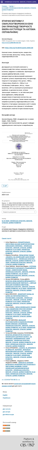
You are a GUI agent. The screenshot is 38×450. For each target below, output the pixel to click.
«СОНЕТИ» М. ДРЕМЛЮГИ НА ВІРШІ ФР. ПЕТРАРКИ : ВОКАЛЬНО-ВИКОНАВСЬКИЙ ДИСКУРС (21, 349)
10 (14, 379)
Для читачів (6, 409)
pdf (5, 186)
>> (19, 379)
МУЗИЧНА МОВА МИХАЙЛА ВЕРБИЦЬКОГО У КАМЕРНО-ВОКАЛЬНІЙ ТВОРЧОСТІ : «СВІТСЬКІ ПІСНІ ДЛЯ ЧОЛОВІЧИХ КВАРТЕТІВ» (21, 283)
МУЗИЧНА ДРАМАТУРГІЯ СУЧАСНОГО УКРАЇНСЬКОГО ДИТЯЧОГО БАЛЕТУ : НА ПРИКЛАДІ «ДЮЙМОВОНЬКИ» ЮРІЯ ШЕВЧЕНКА (19, 337)
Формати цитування (9, 212)
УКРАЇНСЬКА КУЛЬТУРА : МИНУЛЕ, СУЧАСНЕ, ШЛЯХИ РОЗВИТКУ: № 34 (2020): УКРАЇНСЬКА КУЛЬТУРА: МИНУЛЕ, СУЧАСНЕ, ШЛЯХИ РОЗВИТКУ (19, 249)
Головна (4, 6)
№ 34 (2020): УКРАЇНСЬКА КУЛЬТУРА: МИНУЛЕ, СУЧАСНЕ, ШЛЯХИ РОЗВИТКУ (19, 9)
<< (2, 379)
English (5, 395)
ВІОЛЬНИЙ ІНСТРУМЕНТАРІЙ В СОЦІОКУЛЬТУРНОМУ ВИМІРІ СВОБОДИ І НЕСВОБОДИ (19, 322)
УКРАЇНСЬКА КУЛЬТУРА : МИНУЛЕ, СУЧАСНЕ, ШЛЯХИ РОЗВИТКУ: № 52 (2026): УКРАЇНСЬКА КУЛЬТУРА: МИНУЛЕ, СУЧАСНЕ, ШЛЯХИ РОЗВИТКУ (20, 289)
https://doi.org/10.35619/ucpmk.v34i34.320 (19, 48)
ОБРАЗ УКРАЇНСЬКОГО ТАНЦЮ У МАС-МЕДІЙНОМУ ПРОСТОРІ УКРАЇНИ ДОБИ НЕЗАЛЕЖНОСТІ (21, 309)
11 (16, 379)
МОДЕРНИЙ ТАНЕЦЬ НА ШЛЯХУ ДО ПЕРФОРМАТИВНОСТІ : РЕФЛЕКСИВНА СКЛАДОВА (20, 296)
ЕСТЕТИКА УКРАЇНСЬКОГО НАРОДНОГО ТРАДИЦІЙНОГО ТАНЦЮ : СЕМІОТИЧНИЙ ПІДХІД (21, 268)
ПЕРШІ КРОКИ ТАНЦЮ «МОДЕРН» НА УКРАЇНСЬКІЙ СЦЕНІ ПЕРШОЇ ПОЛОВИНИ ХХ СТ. (20, 257)
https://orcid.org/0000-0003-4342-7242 (11, 42)
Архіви (11, 6)
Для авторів (6, 412)
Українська (6, 398)
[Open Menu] (2, 2)
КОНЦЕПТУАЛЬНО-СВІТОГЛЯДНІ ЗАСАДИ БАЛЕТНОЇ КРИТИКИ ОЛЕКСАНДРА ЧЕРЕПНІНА (20, 244)
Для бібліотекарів (8, 414)
